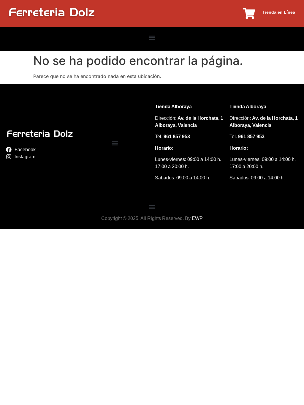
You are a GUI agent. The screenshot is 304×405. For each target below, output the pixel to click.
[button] (152, 37)
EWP (197, 218)
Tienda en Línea (278, 12)
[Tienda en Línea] (249, 13)
